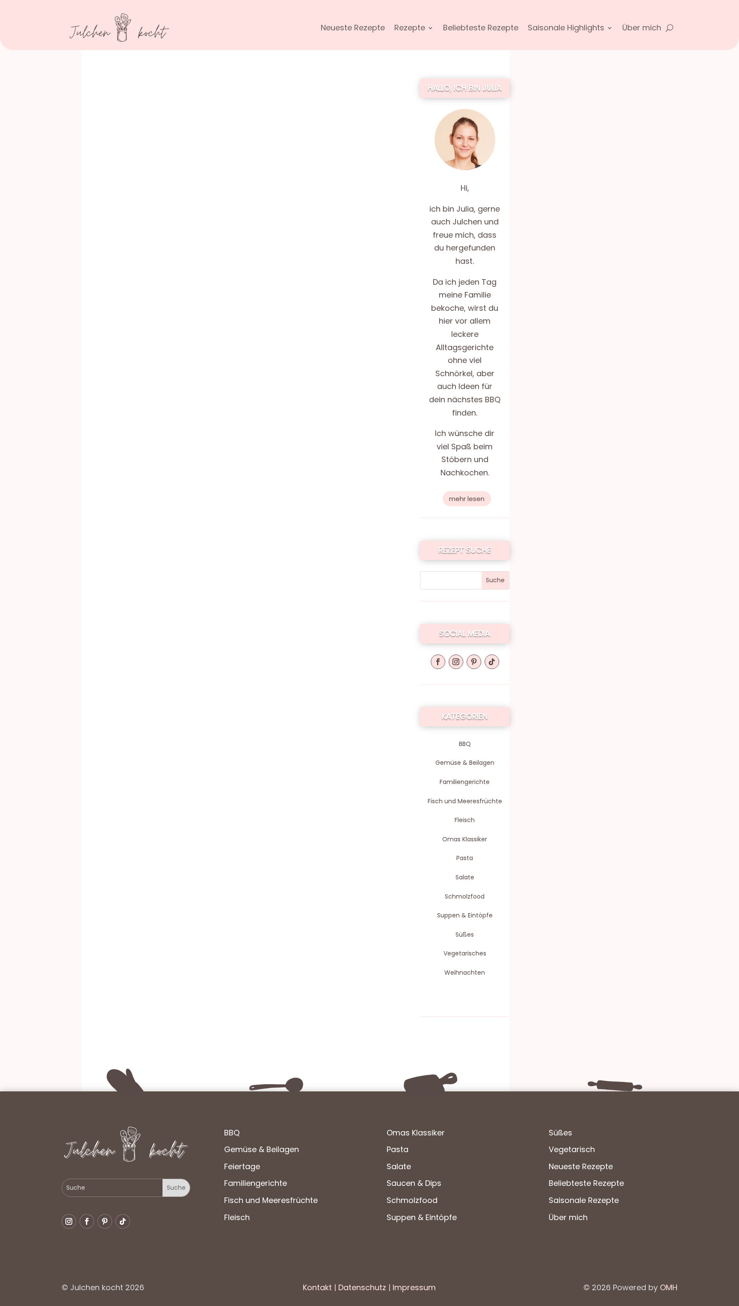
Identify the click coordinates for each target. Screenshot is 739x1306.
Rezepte (409, 29)
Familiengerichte (465, 782)
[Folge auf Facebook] (438, 661)
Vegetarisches (464, 953)
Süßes (464, 934)
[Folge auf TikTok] (492, 661)
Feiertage (242, 1166)
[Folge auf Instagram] (456, 661)
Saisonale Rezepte (584, 1200)
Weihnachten (464, 972)
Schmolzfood (465, 896)
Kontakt (317, 1287)
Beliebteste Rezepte (480, 29)
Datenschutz (361, 1287)
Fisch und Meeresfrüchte (465, 801)
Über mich (641, 29)
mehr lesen (467, 498)
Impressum (414, 1287)
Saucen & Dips (414, 1183)
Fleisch (465, 820)
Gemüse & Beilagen (464, 762)
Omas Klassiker (464, 839)
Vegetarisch (572, 1149)
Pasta (464, 858)
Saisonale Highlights (566, 29)
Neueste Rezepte (353, 29)
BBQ (465, 744)
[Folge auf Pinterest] (474, 661)
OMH (668, 1287)
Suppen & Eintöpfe (465, 915)
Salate (464, 877)
